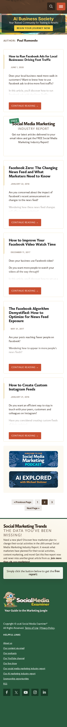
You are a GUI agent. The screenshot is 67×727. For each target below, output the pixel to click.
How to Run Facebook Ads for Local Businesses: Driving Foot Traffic (33, 58)
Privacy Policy (47, 628)
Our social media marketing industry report (24, 668)
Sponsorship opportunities (16, 678)
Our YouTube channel (13, 658)
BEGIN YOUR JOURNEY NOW (33, 28)
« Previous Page (22, 503)
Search (51, 6)
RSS (5, 683)
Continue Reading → (26, 107)
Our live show (10, 663)
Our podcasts (10, 653)
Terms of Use (31, 628)
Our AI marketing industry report (19, 673)
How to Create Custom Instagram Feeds (28, 387)
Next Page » (33, 509)
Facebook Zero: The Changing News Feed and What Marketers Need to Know (33, 171)
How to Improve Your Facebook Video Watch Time (32, 242)
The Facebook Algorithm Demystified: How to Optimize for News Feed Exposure (29, 314)
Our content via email (13, 648)
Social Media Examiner (20, 6)
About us (7, 643)
